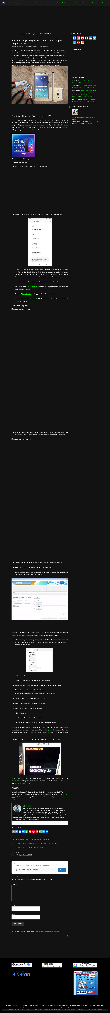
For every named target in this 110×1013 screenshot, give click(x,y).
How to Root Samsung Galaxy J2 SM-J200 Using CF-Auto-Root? (31, 839)
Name (14, 905)
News (22, 852)
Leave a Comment (43, 46)
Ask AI (62, 870)
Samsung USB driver (37, 282)
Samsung (25, 855)
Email (14, 914)
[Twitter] (13, 823)
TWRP (30, 855)
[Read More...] (90, 123)
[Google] (23, 823)
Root (19, 852)
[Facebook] (17, 823)
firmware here (16, 781)
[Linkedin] (21, 823)
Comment (15, 884)
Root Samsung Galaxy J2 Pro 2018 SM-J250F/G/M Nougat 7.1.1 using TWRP (35, 843)
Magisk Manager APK (46, 730)
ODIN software (32, 286)
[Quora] (15, 823)
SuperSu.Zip (26, 294)
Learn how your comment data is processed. (48, 931)
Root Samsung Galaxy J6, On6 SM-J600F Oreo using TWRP (29, 847)
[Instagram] (19, 823)
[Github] (25, 823)
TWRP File (33, 299)
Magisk (20, 855)
